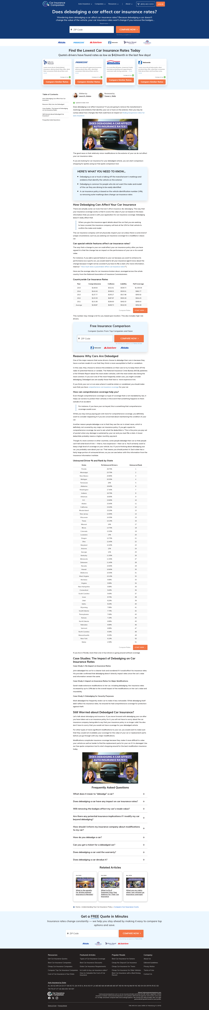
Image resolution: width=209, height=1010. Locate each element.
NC (136, 986)
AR (57, 986)
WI (70, 989)
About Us (147, 959)
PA (150, 986)
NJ (128, 986)
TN (49, 989)
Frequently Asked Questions (51, 120)
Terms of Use (135, 34)
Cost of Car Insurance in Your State (61, 974)
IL (82, 986)
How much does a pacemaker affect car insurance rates (103, 267)
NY (133, 986)
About (128, 4)
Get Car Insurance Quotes (57, 959)
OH (142, 986)
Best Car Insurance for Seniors (123, 959)
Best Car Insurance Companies (59, 963)
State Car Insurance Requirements (93, 966)
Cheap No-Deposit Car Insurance (124, 963)
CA (60, 986)
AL (49, 986)
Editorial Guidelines (151, 963)
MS (111, 986)
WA (63, 989)
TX (52, 989)
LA (94, 986)
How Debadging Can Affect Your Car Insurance (53, 99)
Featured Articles (87, 955)
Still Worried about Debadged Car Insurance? (53, 115)
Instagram (57, 998)
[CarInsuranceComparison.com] (53, 4)
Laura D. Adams (85, 96)
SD (157, 986)
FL (73, 986)
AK (52, 986)
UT (54, 989)
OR (147, 986)
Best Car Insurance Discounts (91, 963)
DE (68, 986)
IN (84, 986)
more (45, 73)
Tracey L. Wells (110, 96)
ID (81, 986)
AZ (54, 986)
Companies (99, 4)
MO (114, 986)
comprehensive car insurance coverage (103, 387)
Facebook (49, 998)
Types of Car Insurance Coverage (92, 959)
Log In (160, 4)
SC (155, 986)
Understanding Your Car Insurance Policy (97, 907)
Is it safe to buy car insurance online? (94, 970)
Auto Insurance (84, 4)
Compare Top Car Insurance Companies (63, 970)
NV (122, 986)
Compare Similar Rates (57, 82)
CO (62, 986)
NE (120, 986)
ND (139, 986)
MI (105, 986)
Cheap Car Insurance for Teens (123, 966)
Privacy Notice (149, 966)
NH (125, 986)
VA (60, 989)
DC (71, 986)
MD (99, 986)
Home (78, 907)
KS (89, 986)
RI (152, 986)
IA (87, 986)
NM (130, 986)
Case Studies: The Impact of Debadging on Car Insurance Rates (55, 109)
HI (78, 986)
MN (108, 986)
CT (65, 986)
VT (57, 989)
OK (145, 986)
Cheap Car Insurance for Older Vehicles (126, 970)
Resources (112, 4)
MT (117, 986)
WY (72, 989)
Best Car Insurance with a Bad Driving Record (126, 974)
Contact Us (148, 974)
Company (148, 955)
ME (97, 986)
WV (66, 989)
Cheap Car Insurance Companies (60, 966)
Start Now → (140, 310)
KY (91, 986)
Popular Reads (118, 955)
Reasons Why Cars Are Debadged (53, 104)
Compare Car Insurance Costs (126, 907)
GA (76, 986)
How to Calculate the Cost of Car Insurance (92, 974)
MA (103, 986)
